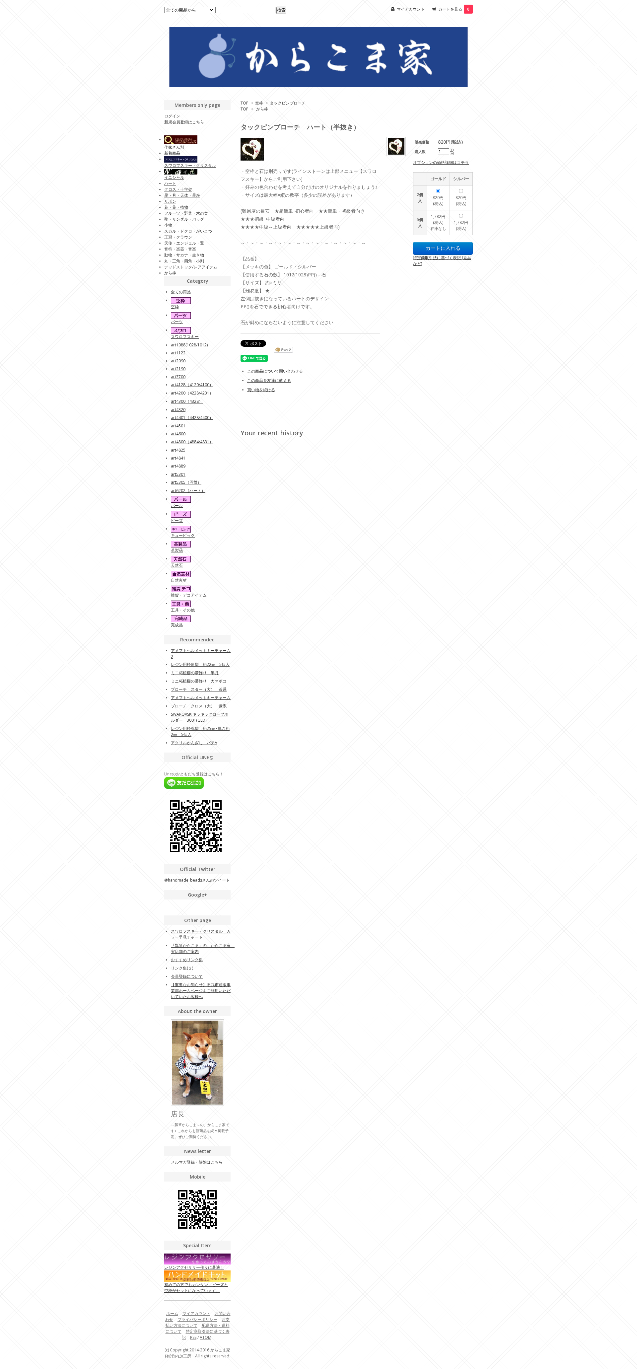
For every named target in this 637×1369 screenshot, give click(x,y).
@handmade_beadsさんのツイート (197, 880)
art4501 (178, 426)
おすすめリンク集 (187, 960)
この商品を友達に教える (269, 380)
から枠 (262, 109)
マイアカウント (411, 9)
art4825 (178, 450)
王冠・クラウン (178, 237)
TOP (244, 103)
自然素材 (179, 580)
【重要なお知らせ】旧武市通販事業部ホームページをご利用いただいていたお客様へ (201, 990)
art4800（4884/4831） (192, 442)
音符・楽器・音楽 (180, 249)
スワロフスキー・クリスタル (190, 165)
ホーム (172, 1313)
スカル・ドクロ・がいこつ (188, 231)
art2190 (178, 369)
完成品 (177, 625)
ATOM (205, 1337)
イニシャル (174, 177)
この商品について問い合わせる (275, 371)
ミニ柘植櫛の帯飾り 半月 (195, 673)
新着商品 (172, 153)
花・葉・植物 (176, 207)
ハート (170, 183)
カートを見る (453, 9)
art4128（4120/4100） (192, 385)
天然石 (177, 565)
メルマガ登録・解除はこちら (197, 1162)
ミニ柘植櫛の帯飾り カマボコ (199, 681)
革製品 (177, 550)
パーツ (177, 321)
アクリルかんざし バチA (194, 743)
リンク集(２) (182, 968)
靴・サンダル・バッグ (184, 219)
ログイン (172, 116)
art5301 (178, 474)
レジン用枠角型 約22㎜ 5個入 (200, 664)
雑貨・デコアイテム (189, 595)
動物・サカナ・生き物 (184, 255)
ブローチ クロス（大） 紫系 (199, 706)
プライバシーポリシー (197, 1319)
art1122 (178, 353)
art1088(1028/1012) (189, 345)
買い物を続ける (261, 390)
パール (177, 505)
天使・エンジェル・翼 (184, 243)
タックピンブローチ (288, 103)
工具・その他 (183, 610)
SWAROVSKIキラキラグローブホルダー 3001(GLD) (199, 717)
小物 (168, 225)
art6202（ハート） (188, 490)
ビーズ (177, 520)
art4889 (180, 466)
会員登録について (187, 976)
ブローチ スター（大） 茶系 (199, 689)
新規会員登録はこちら (184, 122)
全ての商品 (181, 292)
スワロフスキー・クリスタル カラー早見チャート (201, 934)
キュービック (183, 535)
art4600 (178, 434)
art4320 (178, 409)
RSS (193, 1337)
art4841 (178, 458)
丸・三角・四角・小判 (184, 261)
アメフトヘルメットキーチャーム (201, 697)
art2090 (178, 361)
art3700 (178, 377)
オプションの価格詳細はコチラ (441, 162)
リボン (170, 201)
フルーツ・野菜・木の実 (186, 213)
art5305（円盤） (186, 482)
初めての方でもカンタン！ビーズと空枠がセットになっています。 (196, 1287)
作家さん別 (174, 147)
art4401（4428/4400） (192, 417)
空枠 (259, 103)
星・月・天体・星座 (182, 195)
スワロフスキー (185, 336)
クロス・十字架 (178, 189)
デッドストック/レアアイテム (190, 267)
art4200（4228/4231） (192, 393)
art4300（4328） (187, 401)
